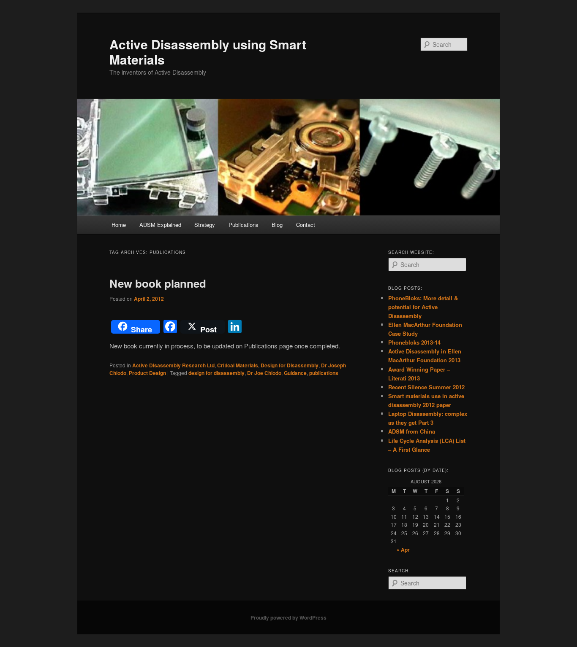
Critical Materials (237, 365)
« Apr (403, 549)
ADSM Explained (160, 225)
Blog (277, 225)
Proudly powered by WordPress (288, 617)
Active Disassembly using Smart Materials (207, 51)
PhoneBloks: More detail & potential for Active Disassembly (423, 307)
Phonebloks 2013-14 (414, 342)
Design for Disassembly (289, 365)
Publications (244, 225)
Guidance (295, 373)
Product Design (147, 373)
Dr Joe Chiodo (264, 373)
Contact (305, 225)
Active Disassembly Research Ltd (173, 365)
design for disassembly (216, 373)
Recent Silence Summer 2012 (426, 387)
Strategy (204, 225)
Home (119, 225)
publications (323, 373)
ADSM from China (411, 431)
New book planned (157, 283)
